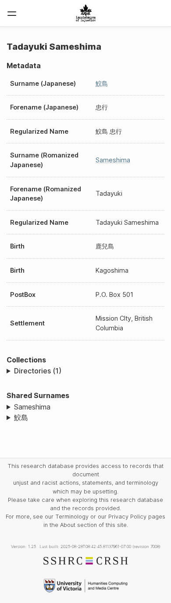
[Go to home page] (86, 13)
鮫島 (102, 83)
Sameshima (113, 160)
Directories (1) (37, 370)
